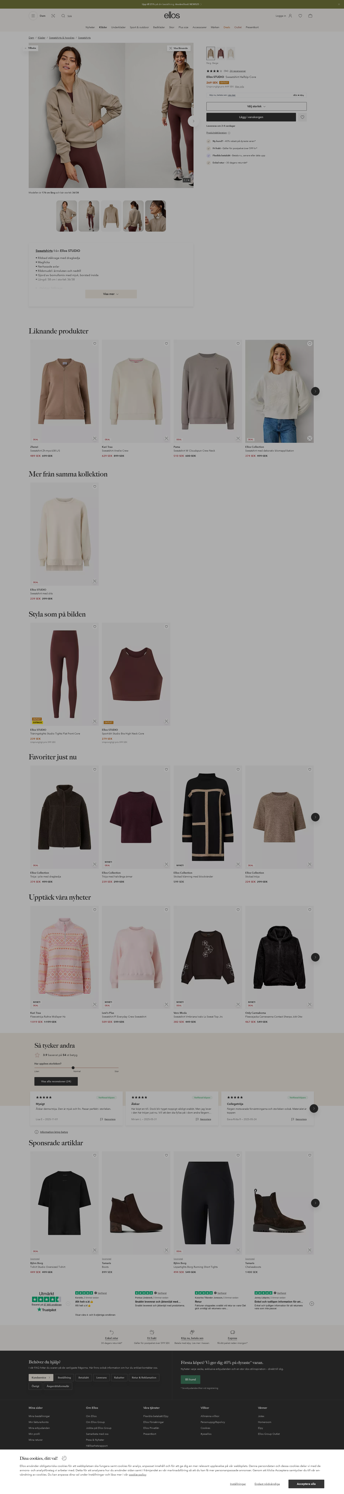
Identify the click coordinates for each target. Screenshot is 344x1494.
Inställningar (238, 1484)
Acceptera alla (306, 1484)
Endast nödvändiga (267, 1484)
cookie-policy (137, 1474)
